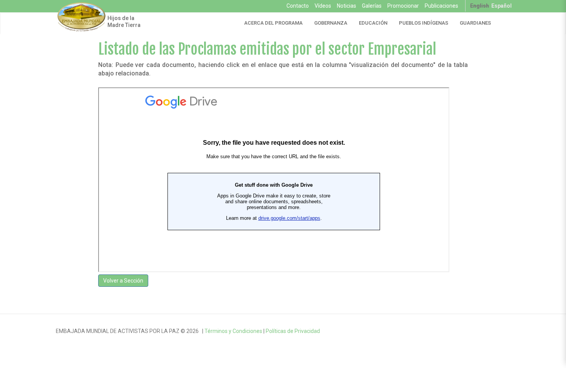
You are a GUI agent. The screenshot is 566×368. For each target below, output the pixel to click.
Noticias (346, 6)
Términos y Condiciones (233, 331)
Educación (373, 23)
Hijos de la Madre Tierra (124, 21)
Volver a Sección (123, 281)
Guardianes (475, 23)
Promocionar (403, 6)
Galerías (372, 6)
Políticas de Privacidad (293, 331)
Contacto (297, 6)
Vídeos (323, 6)
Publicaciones (441, 6)
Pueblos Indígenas (423, 23)
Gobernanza (330, 23)
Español (501, 6)
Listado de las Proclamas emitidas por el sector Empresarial (267, 49)
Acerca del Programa (273, 23)
